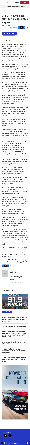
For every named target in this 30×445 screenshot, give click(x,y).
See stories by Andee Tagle (17, 282)
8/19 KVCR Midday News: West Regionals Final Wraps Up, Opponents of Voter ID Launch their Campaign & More (15, 350)
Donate (25, 2)
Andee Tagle (9, 25)
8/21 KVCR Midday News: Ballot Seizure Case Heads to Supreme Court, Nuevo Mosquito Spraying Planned (14, 319)
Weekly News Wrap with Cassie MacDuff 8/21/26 (15, 326)
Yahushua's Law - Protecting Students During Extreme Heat (14, 343)
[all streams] (28, 443)
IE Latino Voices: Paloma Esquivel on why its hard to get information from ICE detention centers (14, 359)
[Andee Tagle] (5, 273)
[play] (2, 443)
